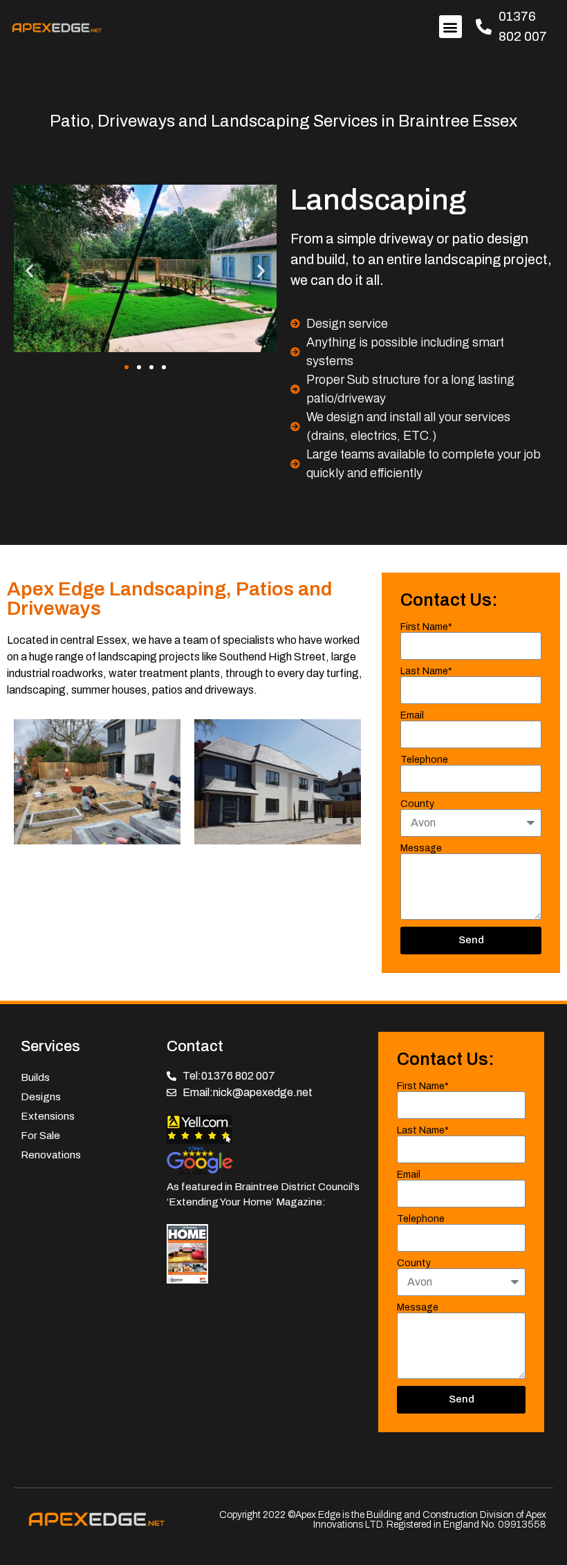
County (417, 804)
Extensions (48, 1116)
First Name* (426, 627)
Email (412, 716)
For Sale (40, 1135)
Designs (41, 1096)
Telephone (424, 760)
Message (421, 848)
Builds (35, 1077)
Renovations (51, 1154)
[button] (450, 26)
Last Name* (426, 671)
